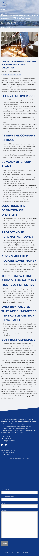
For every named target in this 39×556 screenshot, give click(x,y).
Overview (5, 32)
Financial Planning (20, 32)
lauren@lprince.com (8, 441)
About (4, 14)
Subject (11, 503)
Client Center (7, 54)
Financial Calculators (11, 49)
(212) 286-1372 (6, 436)
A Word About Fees (23, 18)
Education (6, 74)
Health (19, 74)
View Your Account (9, 58)
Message (11, 510)
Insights (5, 45)
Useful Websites (18, 45)
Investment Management (11, 36)
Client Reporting (28, 58)
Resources (6, 41)
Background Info (8, 23)
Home (3, 10)
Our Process (7, 18)
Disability (13, 74)
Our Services (7, 27)
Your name (12, 489)
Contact (5, 63)
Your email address (14, 496)
